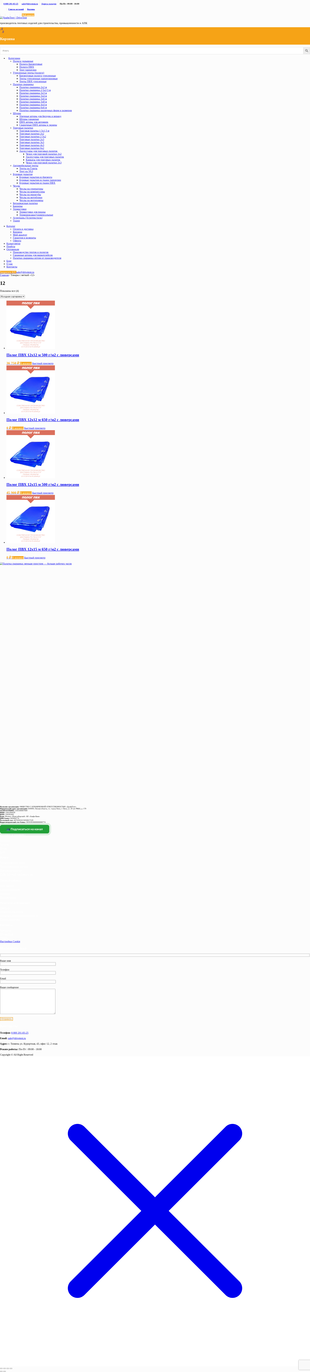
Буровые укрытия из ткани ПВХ (37, 183)
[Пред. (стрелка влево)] (1, 1371)
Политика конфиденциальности (19, 915)
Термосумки (19, 209)
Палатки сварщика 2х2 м (33, 87)
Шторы (17, 113)
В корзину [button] (25, 363)
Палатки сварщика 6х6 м (33, 107)
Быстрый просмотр (42, 363)
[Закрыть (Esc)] (11, 1368)
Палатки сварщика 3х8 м (33, 101)
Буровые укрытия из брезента (35, 177)
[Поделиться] (7, 1368)
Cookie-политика (10, 919)
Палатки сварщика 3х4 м (33, 96)
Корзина (31, 9)
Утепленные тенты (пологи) (28, 72)
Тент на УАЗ (26, 171)
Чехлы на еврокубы (30, 194)
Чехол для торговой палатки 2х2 (44, 154)
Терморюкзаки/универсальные (36, 214)
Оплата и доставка (23, 229)
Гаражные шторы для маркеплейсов (33, 255)
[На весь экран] (4, 1368)
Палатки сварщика (23, 84)
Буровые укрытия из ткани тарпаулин (40, 180)
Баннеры (18, 206)
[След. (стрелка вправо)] (4, 1371)
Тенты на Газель (28, 168)
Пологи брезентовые (30, 64)
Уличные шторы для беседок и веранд (40, 116)
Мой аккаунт (28, 15)
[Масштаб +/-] (1, 1368)
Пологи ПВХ (26, 67)
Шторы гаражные (29, 119)
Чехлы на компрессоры (32, 191)
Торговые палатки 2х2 (31, 133)
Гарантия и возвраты (24, 237)
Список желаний (16, 9)
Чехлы (16, 185)
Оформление (8, 897)
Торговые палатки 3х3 (31, 142)
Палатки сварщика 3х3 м (33, 93)
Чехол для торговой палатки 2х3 (44, 162)
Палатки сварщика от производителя (37, 258)
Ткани (16, 220)
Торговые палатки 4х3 (31, 145)
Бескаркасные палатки (25, 203)
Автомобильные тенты (25, 165)
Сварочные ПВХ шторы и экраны (38, 125)
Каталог (10, 226)
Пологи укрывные (23, 61)
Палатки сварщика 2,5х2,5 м (35, 90)
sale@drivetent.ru (17, 1038)
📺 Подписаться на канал (24, 829)
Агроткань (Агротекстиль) (27, 217)
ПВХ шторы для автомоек (33, 122)
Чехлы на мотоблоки (30, 197)
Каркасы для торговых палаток (43, 159)
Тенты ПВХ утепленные (32, 81)
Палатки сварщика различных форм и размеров (45, 110)
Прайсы (10, 246)
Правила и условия (11, 912)
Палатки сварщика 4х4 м (33, 104)
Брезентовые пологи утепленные (37, 75)
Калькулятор (13, 243)
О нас (9, 263)
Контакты (11, 266)
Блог (9, 261)
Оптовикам (12, 249)
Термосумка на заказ (12, 862)
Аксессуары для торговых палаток (38, 151)
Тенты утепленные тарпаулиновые (38, 78)
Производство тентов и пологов (30, 252)
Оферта (17, 240)
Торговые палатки (23, 127)
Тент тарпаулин (27, 69)
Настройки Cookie (10, 941)
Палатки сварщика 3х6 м (33, 98)
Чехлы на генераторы (31, 188)
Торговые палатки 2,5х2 (32, 136)
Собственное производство (16, 874)
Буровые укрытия (22, 174)
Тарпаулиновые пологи (14, 866)
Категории (14, 58)
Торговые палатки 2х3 (31, 139)
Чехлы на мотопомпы (31, 200)
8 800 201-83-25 (19, 1032)
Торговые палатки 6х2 (31, 148)
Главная (4, 275)
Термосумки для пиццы (32, 212)
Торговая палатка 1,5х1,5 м (34, 130)
